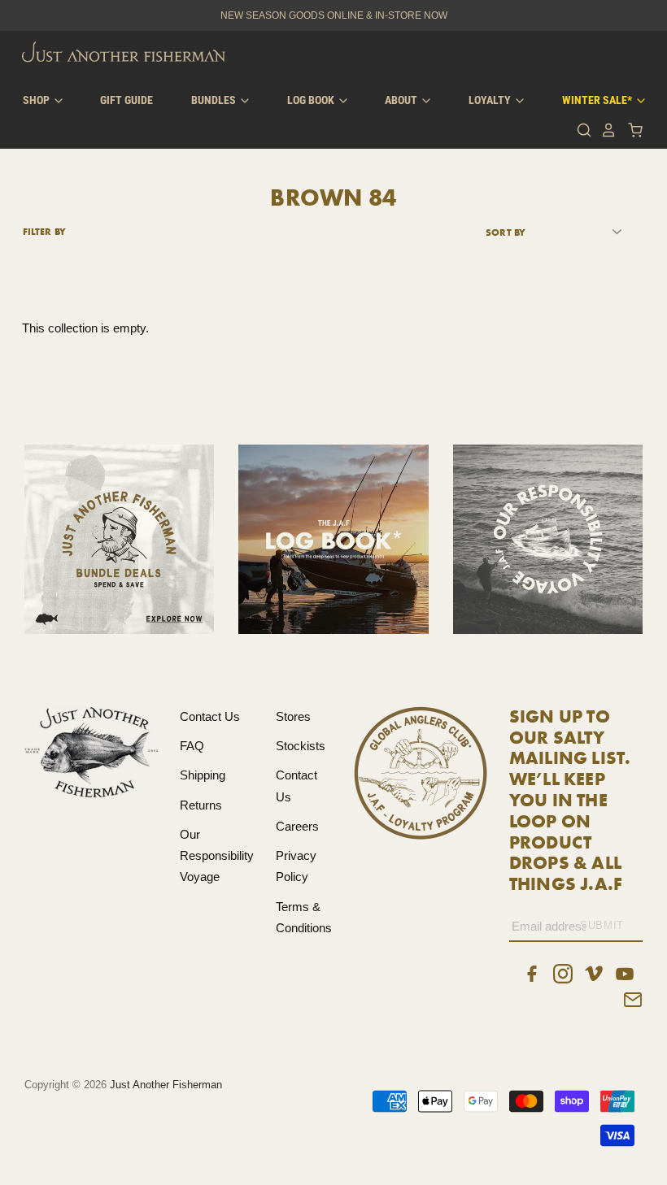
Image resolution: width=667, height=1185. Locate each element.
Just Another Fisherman (166, 1085)
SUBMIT (602, 925)
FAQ (192, 746)
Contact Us (210, 716)
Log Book (312, 99)
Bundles (214, 99)
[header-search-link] (580, 130)
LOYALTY (491, 99)
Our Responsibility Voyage (217, 855)
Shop (37, 99)
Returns (201, 805)
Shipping (202, 775)
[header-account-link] (604, 130)
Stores (293, 716)
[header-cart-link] (631, 130)
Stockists (300, 746)
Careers (297, 826)
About (402, 99)
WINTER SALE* (598, 99)
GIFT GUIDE (126, 99)
